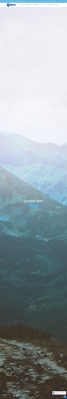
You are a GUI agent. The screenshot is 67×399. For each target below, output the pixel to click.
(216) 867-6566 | (13, 1)
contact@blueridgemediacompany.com (21, 1)
